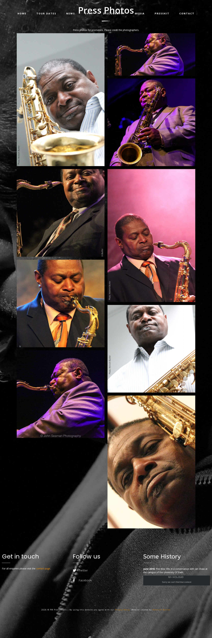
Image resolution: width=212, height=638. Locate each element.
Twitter (83, 570)
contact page (43, 568)
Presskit (162, 13)
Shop (89, 13)
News (70, 13)
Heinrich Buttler (162, 610)
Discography (114, 13)
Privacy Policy (122, 610)
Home (22, 13)
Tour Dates (46, 13)
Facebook (85, 580)
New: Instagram (84, 588)
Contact (186, 13)
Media (140, 13)
